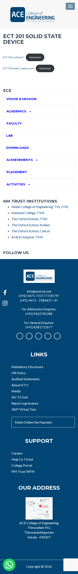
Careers (17, 453)
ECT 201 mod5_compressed (18, 68)
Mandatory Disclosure (27, 367)
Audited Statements (25, 379)
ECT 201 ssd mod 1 (13, 57)
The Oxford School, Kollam (30, 225)
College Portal (21, 465)
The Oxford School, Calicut (30, 231)
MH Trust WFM (23, 471)
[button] (9, 565)
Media (16, 391)
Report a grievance (24, 403)
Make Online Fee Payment (33, 422)
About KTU (19, 385)
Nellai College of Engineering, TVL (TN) (39, 207)
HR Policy (18, 373)
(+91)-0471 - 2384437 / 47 (39, 300)
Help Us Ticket (22, 459)
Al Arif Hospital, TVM (27, 237)
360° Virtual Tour (23, 409)
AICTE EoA (19, 397)
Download (35, 57)
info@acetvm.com (39, 291)
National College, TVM (28, 213)
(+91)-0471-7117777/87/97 (39, 296)
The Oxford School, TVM (29, 219)
